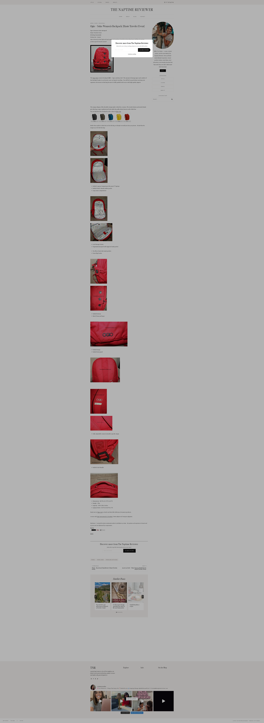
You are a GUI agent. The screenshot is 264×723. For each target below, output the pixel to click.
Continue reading (132, 54)
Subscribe (144, 50)
